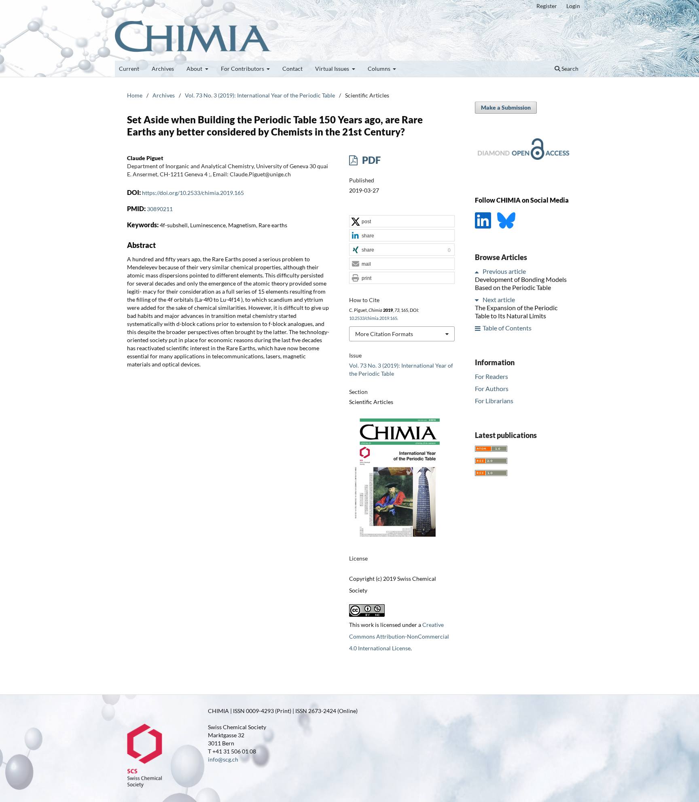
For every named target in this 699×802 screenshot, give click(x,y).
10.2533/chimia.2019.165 (373, 318)
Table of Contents (507, 328)
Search (569, 68)
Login (573, 5)
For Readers (491, 376)
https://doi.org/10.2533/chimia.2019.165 (193, 192)
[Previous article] (478, 271)
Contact (292, 68)
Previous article (504, 271)
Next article (499, 300)
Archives (163, 68)
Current (129, 68)
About (194, 68)
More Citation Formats (384, 333)
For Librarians (494, 400)
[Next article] (478, 300)
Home (134, 95)
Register (546, 5)
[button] (402, 222)
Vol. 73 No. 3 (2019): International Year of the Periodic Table (260, 95)
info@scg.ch (223, 759)
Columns (380, 68)
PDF (370, 160)
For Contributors (243, 68)
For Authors (491, 388)
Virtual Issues (332, 68)
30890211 (160, 208)
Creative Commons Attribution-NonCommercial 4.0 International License (399, 636)
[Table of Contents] (478, 328)
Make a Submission (506, 107)
